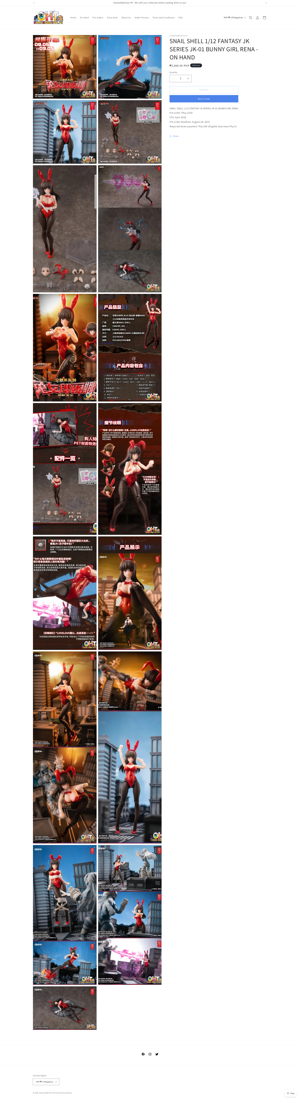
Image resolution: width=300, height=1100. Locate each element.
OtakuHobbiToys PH (47, 1093)
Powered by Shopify (64, 1093)
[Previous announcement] (33, 3)
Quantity (173, 72)
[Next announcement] (266, 3)
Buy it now (204, 98)
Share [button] (176, 136)
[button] (250, 17)
